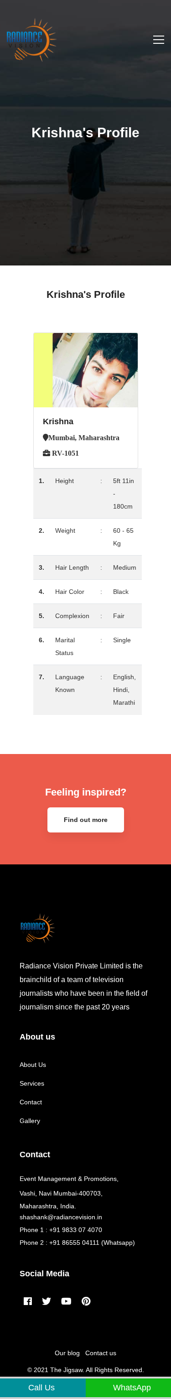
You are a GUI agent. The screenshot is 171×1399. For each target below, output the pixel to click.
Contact (31, 1102)
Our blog (67, 1353)
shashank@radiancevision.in (61, 1217)
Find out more (86, 819)
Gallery (30, 1120)
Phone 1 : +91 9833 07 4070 (61, 1229)
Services (32, 1083)
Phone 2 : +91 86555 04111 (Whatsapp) (77, 1242)
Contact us (100, 1353)
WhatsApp (131, 1387)
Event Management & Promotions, (69, 1178)
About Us (33, 1064)
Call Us (40, 1387)
